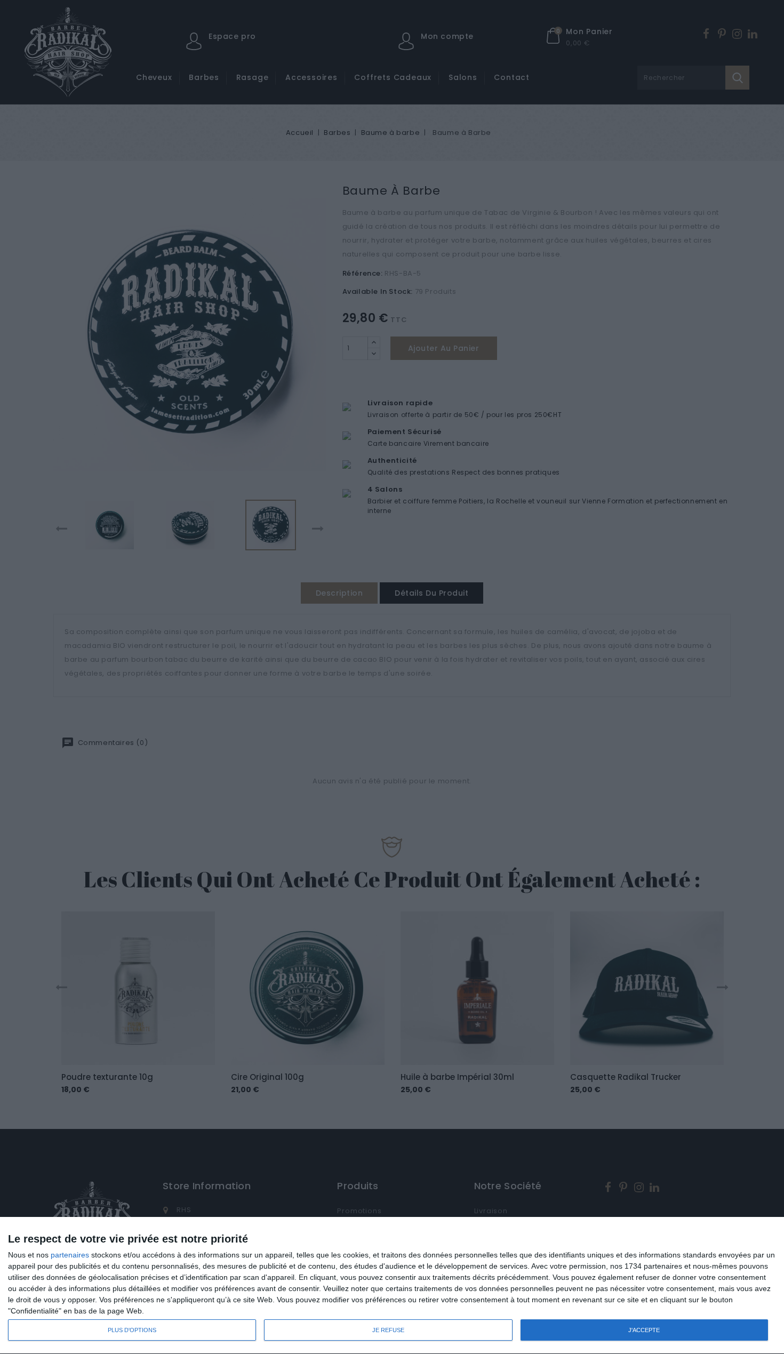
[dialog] (392, 1285)
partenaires (70, 1255)
